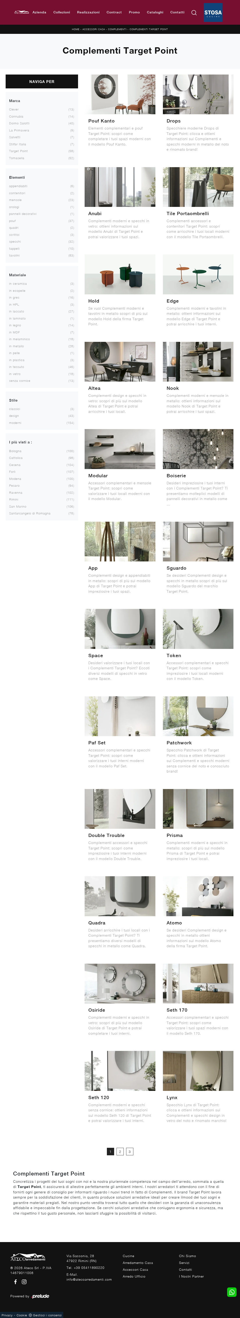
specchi (15, 241)
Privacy (7, 1315)
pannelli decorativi (23, 214)
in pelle (14, 353)
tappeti (14, 248)
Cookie (22, 1315)
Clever (14, 109)
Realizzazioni (88, 12)
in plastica (17, 360)
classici (14, 409)
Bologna (15, 451)
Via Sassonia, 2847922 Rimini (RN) (82, 1258)
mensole (15, 200)
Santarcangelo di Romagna (30, 513)
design (14, 416)
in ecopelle (17, 290)
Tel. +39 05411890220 (86, 1268)
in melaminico (19, 339)
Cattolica (16, 458)
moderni (15, 423)
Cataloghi (155, 12)
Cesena (15, 465)
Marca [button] (14, 101)
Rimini (13, 499)
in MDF (14, 332)
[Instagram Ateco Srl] (22, 1281)
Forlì (12, 472)
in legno (15, 325)
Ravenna (15, 492)
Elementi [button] (17, 177)
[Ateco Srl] (21, 12)
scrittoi (14, 235)
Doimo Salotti (19, 123)
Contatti (177, 12)
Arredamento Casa (138, 1263)
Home (75, 29)
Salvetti (14, 137)
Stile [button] (13, 400)
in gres (14, 297)
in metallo (16, 346)
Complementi (117, 29)
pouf (12, 221)
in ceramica (18, 283)
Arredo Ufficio (134, 1276)
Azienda (39, 12)
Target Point (18, 151)
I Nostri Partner (191, 1276)
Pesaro (14, 485)
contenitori (17, 193)
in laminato (17, 318)
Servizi (184, 1263)
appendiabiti (18, 186)
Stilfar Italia (17, 144)
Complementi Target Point (149, 29)
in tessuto (16, 367)
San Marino (17, 506)
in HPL (14, 304)
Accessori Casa (93, 29)
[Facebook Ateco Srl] (14, 1281)
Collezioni (61, 12)
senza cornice (19, 381)
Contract (114, 12)
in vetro (15, 374)
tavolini (14, 255)
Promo (134, 12)
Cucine (128, 1256)
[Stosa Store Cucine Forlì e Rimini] (213, 12)
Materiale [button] (17, 275)
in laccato (16, 311)
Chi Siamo (187, 1256)
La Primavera (19, 130)
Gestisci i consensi (47, 1315)
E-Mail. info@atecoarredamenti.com (89, 1276)
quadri (14, 227)
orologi (14, 207)
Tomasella (16, 158)
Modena (15, 479)
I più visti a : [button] (20, 442)
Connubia (16, 116)
